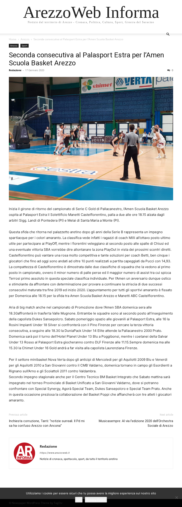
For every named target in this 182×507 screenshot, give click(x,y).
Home (12, 39)
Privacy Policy (96, 499)
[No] (176, 497)
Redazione (15, 70)
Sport (24, 45)
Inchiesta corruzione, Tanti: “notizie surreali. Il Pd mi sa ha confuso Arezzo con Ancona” (47, 423)
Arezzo (25, 39)
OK (79, 499)
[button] (167, 34)
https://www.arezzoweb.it (55, 452)
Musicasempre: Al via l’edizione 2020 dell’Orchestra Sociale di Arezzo (136, 423)
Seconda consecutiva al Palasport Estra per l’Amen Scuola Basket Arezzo (86, 59)
